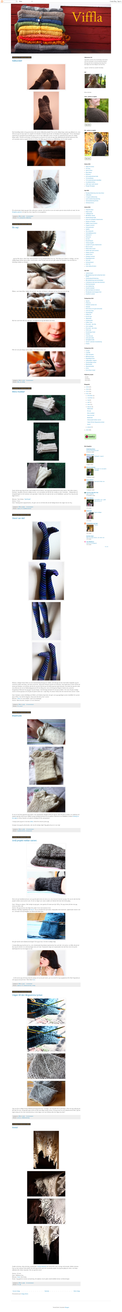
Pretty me (88, 303)
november (90, 398)
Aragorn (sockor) (90, 225)
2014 (87, 389)
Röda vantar (89, 211)
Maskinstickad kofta (91, 217)
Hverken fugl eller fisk (92, 492)
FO (18, 217)
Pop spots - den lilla (91, 324)
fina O (32, 909)
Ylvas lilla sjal (89, 336)
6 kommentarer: (30, 1116)
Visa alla (106, 546)
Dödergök (89, 511)
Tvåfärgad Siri (89, 213)
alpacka (19, 985)
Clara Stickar (90, 498)
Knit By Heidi (89, 536)
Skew (18, 698)
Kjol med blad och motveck (93, 290)
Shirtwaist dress (90, 202)
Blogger (67, 1307)
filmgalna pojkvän (17, 212)
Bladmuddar (89, 364)
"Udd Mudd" (27, 499)
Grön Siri (88, 264)
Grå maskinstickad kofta (92, 176)
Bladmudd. (17, 716)
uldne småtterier (90, 494)
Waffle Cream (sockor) (91, 223)
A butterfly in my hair (92, 523)
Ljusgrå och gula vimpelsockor (94, 244)
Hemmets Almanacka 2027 (92, 450)
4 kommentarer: (30, 506)
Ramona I (88, 174)
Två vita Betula (89, 178)
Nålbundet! (17, 61)
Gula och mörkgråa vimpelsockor (94, 219)
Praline (87, 343)
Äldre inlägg (77, 1291)
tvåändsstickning (27, 985)
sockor (21, 706)
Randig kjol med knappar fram (93, 292)
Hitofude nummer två (91, 304)
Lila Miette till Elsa (90, 182)
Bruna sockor (89, 246)
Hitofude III (88, 235)
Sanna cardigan (98, 512)
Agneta (87, 301)
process (19, 1117)
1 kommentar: (29, 983)
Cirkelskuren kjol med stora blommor (95, 282)
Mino (18, 382)
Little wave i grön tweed (92, 184)
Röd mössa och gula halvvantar (94, 308)
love (34, 979)
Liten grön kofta (90, 338)
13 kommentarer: (30, 829)
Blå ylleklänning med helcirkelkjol (94, 280)
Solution (88, 334)
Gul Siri (88, 239)
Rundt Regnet (89, 240)
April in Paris (89, 170)
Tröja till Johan (89, 209)
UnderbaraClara (90, 449)
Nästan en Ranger (90, 221)
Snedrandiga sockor (91, 362)
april (88, 402)
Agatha (87, 229)
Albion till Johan (90, 166)
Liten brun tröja (90, 310)
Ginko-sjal (88, 330)
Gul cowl (88, 260)
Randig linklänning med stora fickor (95, 193)
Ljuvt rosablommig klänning (93, 199)
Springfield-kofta (90, 339)
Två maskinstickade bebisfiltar (93, 180)
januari (89, 427)
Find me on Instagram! (91, 543)
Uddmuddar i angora (91, 360)
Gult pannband (90, 262)
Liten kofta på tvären (91, 266)
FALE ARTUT (89, 480)
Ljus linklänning (90, 286)
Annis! (15, 1127)
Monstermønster (90, 467)
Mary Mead (89, 172)
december (90, 395)
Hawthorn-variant (90, 294)
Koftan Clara (89, 322)
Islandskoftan (89, 312)
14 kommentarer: (30, 704)
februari (89, 406)
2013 (87, 391)
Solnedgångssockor (91, 233)
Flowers (96, 524)
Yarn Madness (90, 541)
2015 (87, 387)
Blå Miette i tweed (90, 215)
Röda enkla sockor (91, 248)
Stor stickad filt (89, 231)
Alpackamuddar (90, 366)
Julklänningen (89, 273)
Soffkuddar (88, 195)
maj (88, 400)
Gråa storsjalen (90, 354)
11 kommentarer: (30, 1282)
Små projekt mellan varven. (24, 840)
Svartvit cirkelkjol (90, 288)
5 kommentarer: (30, 216)
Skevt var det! (18, 518)
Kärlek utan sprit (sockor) (92, 250)
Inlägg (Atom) (24, 1294)
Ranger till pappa (90, 186)
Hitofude (88, 306)
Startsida (47, 1291)
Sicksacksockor (90, 227)
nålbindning (28, 217)
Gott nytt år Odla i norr (99, 481)
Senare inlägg (16, 1291)
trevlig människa (41, 1266)
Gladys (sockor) (90, 252)
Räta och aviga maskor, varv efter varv (95, 537)
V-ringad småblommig (91, 197)
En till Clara (89, 316)
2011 (87, 393)
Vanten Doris (89, 254)
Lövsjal (87, 350)
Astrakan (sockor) (90, 256)
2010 (87, 430)
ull (20, 382)
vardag (23, 382)
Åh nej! (15, 227)
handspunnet (22, 217)
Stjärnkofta (88, 318)
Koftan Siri (88, 314)
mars (88, 404)
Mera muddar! (18, 391)
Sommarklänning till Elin (92, 200)
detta (31, 821)
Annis (18, 1277)
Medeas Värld (90, 454)
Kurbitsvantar (89, 320)
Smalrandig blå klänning (92, 278)
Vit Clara (88, 168)
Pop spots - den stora (91, 328)
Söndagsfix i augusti (99, 456)
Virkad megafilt (90, 242)
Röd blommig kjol (90, 284)
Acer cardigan (89, 326)
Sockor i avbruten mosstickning (94, 341)
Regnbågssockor (90, 258)
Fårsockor (88, 237)
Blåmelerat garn (90, 356)
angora (18, 508)
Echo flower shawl (90, 370)
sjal (20, 1284)
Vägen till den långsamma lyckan (27, 995)
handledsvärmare (27, 508)
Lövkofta (88, 352)
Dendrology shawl (90, 332)
